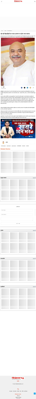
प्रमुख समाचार (3, 177)
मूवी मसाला (25, 391)
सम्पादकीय (3, 258)
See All (34, 177)
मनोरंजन (18, 391)
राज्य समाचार (14, 391)
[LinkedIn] (27, 87)
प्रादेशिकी (2, 286)
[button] (1, 2)
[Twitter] (24, 87)
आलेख (2, 230)
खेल (20, 391)
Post (19, 223)
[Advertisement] (18, 9)
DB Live (18, 395)
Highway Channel (18, 397)
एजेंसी (3, 87)
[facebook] (21, 87)
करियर (23, 391)
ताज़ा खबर (10, 391)
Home (2, 30)
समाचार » (5, 30)
